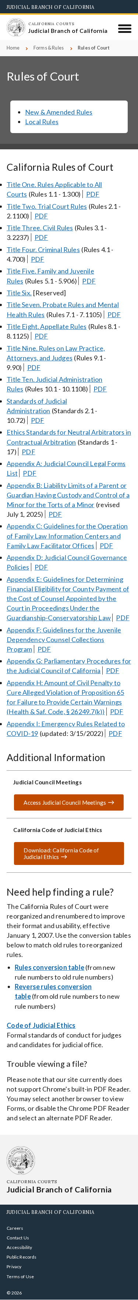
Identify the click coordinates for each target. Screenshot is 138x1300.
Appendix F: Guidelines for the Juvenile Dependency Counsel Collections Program (64, 639)
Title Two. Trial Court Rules (47, 206)
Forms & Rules (48, 48)
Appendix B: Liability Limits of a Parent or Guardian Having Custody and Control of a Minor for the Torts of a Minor (68, 495)
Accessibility (19, 1247)
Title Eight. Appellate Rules (46, 326)
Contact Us (18, 1237)
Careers (15, 1228)
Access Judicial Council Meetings (65, 802)
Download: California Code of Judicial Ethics (56, 856)
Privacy (14, 1266)
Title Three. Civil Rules (40, 228)
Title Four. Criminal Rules (43, 249)
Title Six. (19, 293)
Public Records (22, 1257)
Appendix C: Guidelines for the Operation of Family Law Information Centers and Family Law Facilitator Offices (67, 535)
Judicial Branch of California (51, 7)
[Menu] (124, 28)
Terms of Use (20, 1276)
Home (13, 48)
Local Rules (42, 122)
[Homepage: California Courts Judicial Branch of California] (16, 27)
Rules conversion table (49, 967)
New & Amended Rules (58, 112)
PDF (93, 194)
